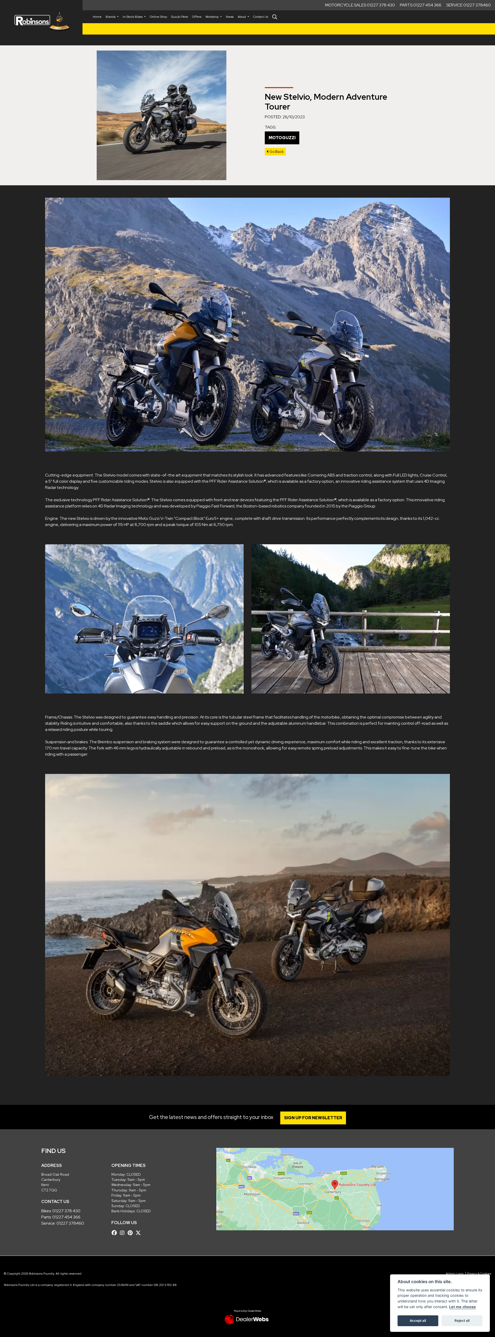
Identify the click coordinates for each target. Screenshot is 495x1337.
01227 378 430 (66, 1211)
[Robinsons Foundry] (41, 21)
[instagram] (123, 1233)
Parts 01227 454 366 (420, 5)
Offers (196, 17)
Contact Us (260, 17)
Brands (111, 17)
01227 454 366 (66, 1217)
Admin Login (455, 1274)
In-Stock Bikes (133, 17)
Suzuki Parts (179, 17)
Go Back (276, 151)
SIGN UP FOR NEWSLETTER (313, 1118)
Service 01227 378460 (468, 5)
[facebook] (115, 1233)
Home (97, 17)
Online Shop (158, 17)
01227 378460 (70, 1223)
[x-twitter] (139, 1233)
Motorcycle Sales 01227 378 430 (360, 5)
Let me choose (462, 1307)
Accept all (418, 1320)
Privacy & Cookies (479, 1274)
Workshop (212, 17)
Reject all (462, 1320)
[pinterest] (131, 1233)
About (242, 17)
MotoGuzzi (282, 137)
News (230, 17)
